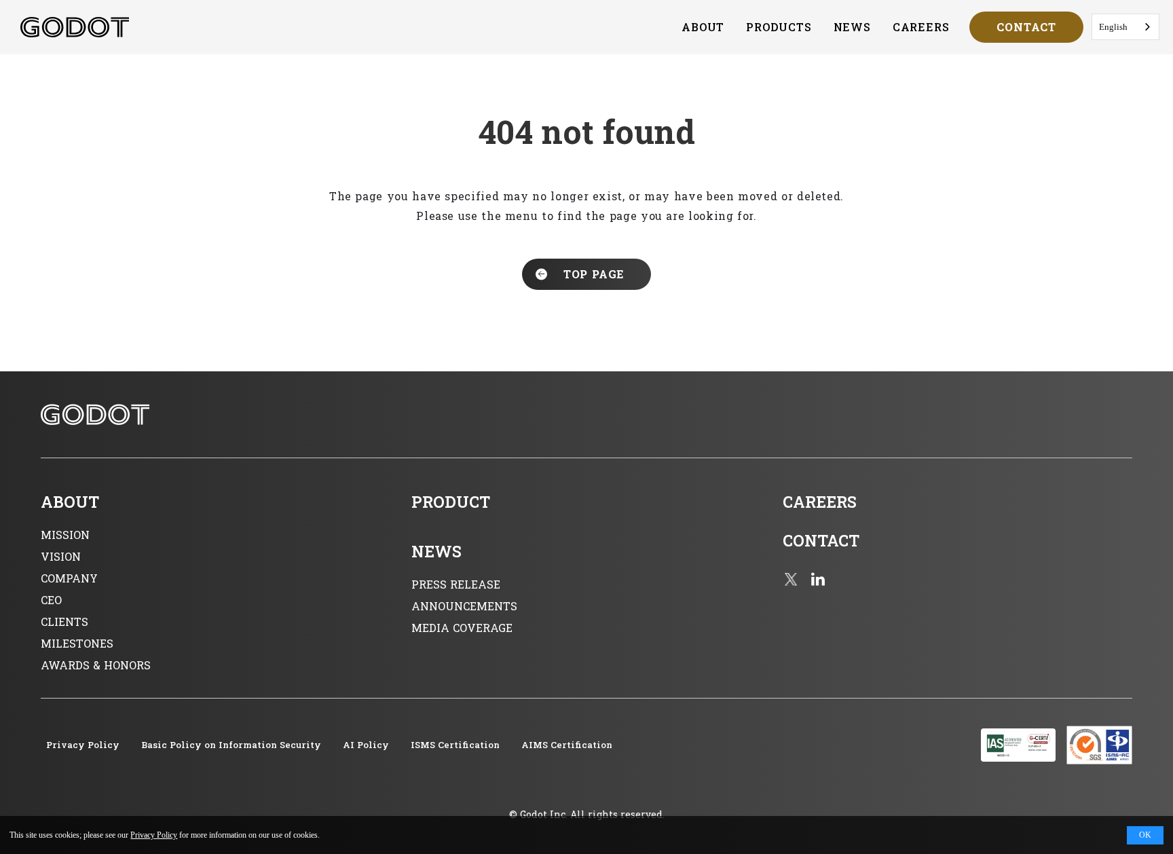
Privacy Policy (153, 835)
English (1113, 27)
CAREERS (921, 27)
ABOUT (703, 27)
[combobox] (1125, 27)
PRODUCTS (778, 27)
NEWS (852, 27)
